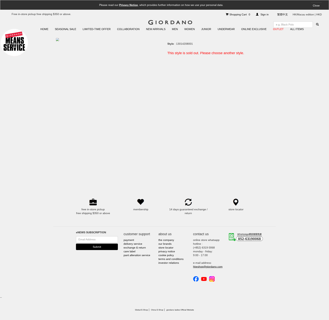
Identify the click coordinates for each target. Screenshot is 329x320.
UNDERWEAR (226, 29)
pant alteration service (137, 255)
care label (129, 251)
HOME (44, 29)
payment (129, 239)
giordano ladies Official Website (180, 310)
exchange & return (135, 247)
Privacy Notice (128, 4)
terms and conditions (171, 258)
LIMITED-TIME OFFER (97, 29)
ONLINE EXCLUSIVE (254, 29)
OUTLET (278, 29)
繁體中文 (282, 14)
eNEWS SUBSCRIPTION (91, 232)
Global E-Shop (141, 310)
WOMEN (189, 29)
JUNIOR (206, 29)
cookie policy (166, 255)
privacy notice (166, 251)
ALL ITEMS (297, 29)
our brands (165, 243)
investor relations (168, 262)
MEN (175, 29)
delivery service (133, 243)
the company (166, 239)
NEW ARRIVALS (155, 29)
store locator (165, 247)
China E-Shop (157, 310)
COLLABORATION (128, 29)
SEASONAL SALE (65, 29)
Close (316, 5)
